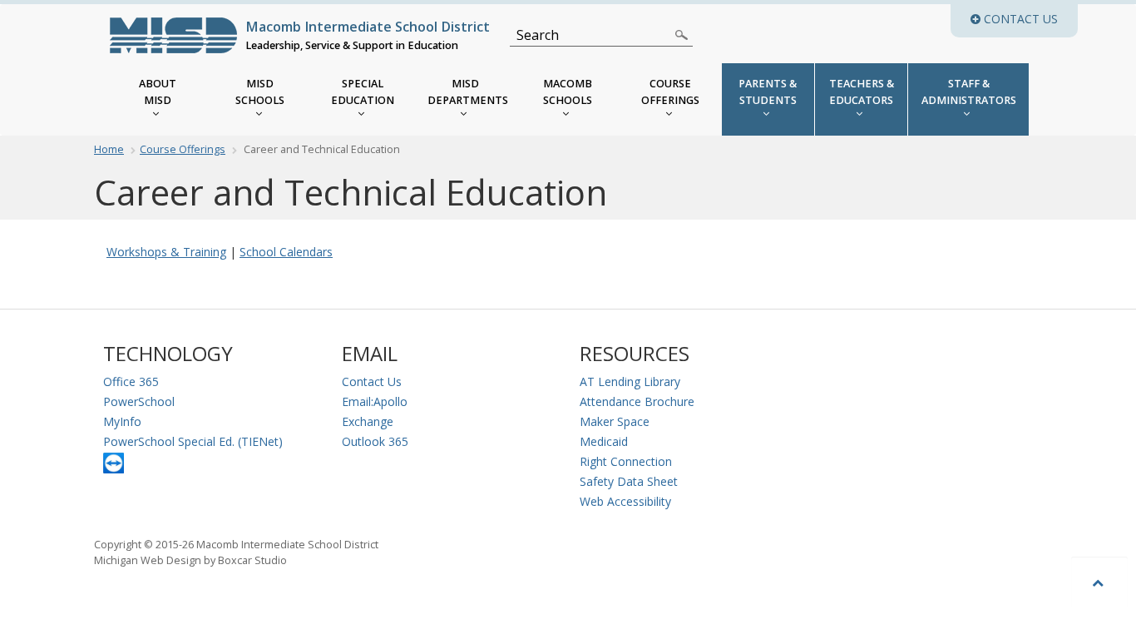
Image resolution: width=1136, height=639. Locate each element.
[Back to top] (1099, 582)
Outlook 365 (375, 441)
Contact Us (372, 381)
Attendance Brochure (637, 401)
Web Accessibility (625, 501)
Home (109, 149)
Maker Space (614, 421)
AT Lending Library (630, 381)
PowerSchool (139, 401)
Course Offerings (182, 149)
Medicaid (604, 441)
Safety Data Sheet (629, 481)
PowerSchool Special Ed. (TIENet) (193, 441)
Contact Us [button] (1029, 19)
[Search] (681, 35)
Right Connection (626, 461)
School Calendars (286, 252)
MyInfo (122, 421)
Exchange (367, 421)
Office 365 (131, 381)
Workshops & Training (166, 252)
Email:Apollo (374, 401)
